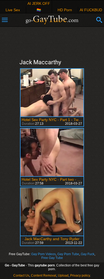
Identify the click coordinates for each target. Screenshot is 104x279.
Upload (63, 275)
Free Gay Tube (52, 258)
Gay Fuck (87, 254)
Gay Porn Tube (68, 254)
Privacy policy (80, 275)
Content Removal (43, 275)
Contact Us (21, 275)
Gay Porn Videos (43, 254)
